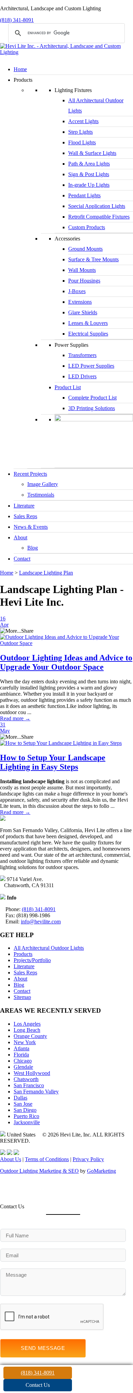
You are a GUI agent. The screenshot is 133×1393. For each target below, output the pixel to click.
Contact (22, 559)
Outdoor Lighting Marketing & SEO (39, 1171)
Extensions (80, 302)
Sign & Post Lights (88, 174)
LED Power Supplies (91, 366)
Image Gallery (42, 484)
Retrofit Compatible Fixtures (99, 217)
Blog (32, 548)
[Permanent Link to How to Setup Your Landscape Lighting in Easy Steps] (61, 743)
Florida (21, 1054)
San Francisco (29, 1085)
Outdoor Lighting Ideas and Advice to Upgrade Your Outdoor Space (66, 662)
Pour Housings (84, 281)
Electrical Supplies (88, 334)
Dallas (20, 1098)
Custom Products (86, 227)
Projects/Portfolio (32, 960)
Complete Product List (92, 397)
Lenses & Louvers (88, 323)
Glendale (23, 1067)
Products (23, 954)
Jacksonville (27, 1122)
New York (25, 1042)
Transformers (82, 355)
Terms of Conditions (47, 1159)
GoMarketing (101, 1171)
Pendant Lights (84, 195)
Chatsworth (26, 1079)
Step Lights (80, 132)
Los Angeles (27, 1024)
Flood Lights (82, 142)
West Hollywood (32, 1073)
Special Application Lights (96, 206)
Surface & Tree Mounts (93, 259)
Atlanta (21, 1048)
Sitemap (22, 997)
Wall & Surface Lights (92, 153)
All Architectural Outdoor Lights (49, 948)
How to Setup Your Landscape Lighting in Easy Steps (52, 762)
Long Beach (27, 1030)
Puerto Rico (26, 1116)
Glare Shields (82, 312)
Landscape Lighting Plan (46, 573)
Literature (24, 506)
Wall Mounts (82, 270)
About (20, 537)
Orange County (30, 1036)
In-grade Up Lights (88, 185)
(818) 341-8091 (17, 20)
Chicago (23, 1061)
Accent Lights (83, 121)
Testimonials (40, 495)
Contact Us (38, 1385)
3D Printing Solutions (91, 408)
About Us (10, 1159)
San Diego (25, 1110)
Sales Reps (25, 516)
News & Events (31, 527)
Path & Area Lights (89, 164)
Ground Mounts (85, 249)
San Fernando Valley (36, 1091)
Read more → (15, 718)
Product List (68, 387)
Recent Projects (30, 474)
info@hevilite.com (41, 921)
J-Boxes (77, 291)
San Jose (23, 1104)
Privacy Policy (88, 1159)
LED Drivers (82, 376)
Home (20, 69)
